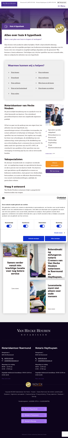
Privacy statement (52, 394)
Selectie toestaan (33, 238)
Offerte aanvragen (54, 164)
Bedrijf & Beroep (30, 421)
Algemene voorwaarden (18, 394)
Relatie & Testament (32, 415)
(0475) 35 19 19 (31, 2)
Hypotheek (15, 78)
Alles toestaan (55, 238)
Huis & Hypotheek (31, 409)
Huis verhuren (43, 78)
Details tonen (58, 233)
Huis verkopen (43, 72)
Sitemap (34, 396)
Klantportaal (62, 2)
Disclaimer (7, 394)
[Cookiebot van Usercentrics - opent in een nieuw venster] (58, 198)
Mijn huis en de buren (46, 83)
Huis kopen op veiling (46, 88)
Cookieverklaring (30, 394)
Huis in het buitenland (19, 88)
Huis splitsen (15, 83)
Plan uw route (6, 378)
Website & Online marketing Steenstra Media (34, 434)
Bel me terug (54, 171)
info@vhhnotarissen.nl (11, 360)
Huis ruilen (15, 93)
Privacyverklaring (41, 394)
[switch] (25, 226)
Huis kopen (15, 72)
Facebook (60, 394)
